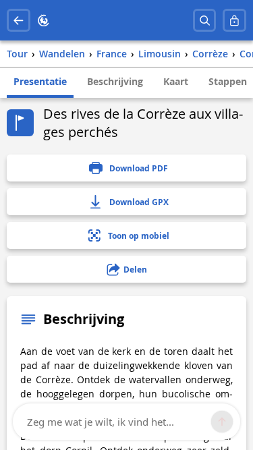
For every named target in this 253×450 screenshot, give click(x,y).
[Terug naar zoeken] (18, 20)
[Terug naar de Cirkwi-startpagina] (43, 20)
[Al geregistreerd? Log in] (234, 20)
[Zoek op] (205, 20)
